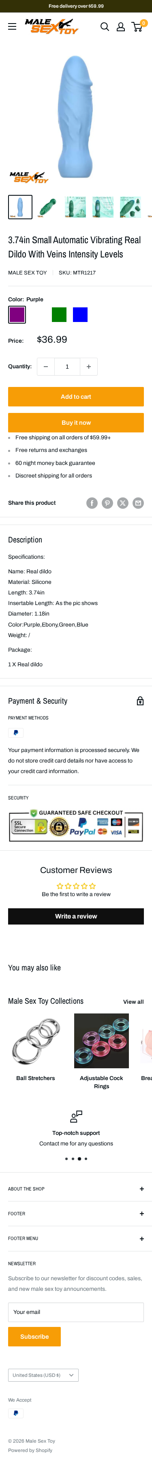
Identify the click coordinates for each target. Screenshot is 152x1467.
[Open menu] (12, 26)
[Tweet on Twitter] (122, 503)
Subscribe (34, 1336)
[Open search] (105, 26)
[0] (137, 27)
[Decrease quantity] (45, 366)
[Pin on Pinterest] (107, 503)
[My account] (121, 26)
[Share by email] (138, 503)
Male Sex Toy (27, 273)
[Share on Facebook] (92, 503)
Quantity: (20, 366)
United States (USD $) (36, 1375)
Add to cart (76, 396)
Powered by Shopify (30, 1450)
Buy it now (76, 422)
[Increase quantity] (88, 366)
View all (133, 1002)
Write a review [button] (76, 916)
